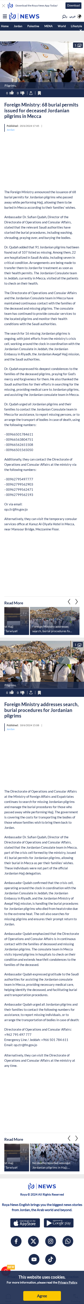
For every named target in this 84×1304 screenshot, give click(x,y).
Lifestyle (76, 26)
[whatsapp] (67, 1241)
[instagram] (50, 1241)
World (62, 26)
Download (73, 5)
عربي (72, 16)
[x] (33, 1241)
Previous (76, 601)
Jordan (18, 26)
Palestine (33, 26)
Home (5, 26)
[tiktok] (50, 1259)
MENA (48, 26)
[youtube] (34, 1259)
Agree (42, 1295)
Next (69, 601)
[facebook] (16, 1241)
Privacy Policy (67, 1282)
